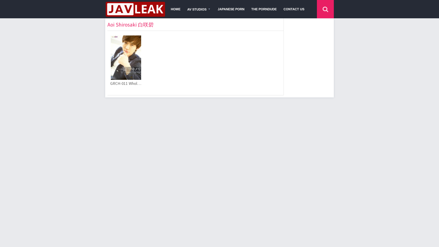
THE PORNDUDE (264, 9)
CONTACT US (294, 9)
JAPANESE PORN (231, 9)
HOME (175, 9)
